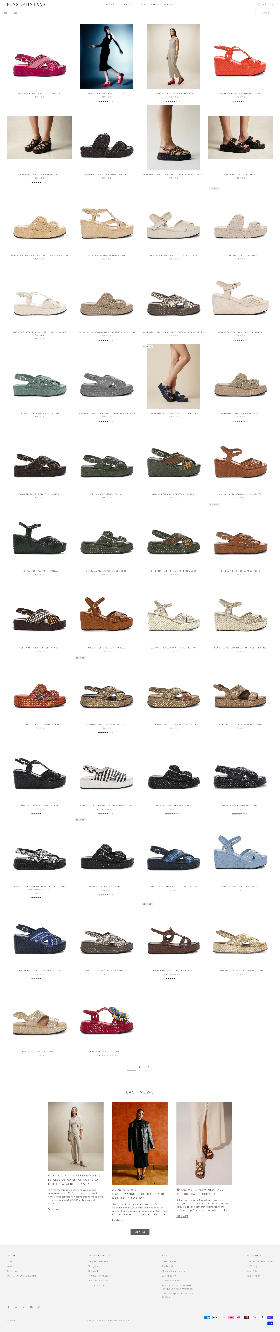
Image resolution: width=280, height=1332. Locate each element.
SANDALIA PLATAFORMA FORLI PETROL (39, 413)
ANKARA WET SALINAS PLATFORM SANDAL (240, 332)
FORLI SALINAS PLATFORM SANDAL (240, 255)
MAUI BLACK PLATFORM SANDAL (173, 805)
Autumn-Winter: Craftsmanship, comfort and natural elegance (138, 1194)
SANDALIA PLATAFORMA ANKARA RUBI (173, 93)
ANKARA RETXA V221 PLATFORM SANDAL (173, 494)
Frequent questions (98, 1261)
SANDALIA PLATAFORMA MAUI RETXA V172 (173, 724)
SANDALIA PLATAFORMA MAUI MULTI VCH (106, 970)
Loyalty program (96, 1285)
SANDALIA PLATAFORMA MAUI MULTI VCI (106, 724)
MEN (143, 4)
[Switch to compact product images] (15, 13)
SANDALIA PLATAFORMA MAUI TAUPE (240, 413)
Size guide (93, 1266)
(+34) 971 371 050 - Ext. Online (21, 1275)
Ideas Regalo (169, 1261)
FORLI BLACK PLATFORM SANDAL (106, 886)
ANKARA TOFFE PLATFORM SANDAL (106, 648)
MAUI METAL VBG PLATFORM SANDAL (39, 724)
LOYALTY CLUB (127, 4)
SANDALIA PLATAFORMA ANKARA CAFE (39, 174)
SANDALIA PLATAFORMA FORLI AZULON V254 (173, 886)
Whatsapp (12, 1266)
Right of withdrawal (98, 1280)
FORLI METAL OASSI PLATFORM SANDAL (240, 724)
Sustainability (169, 1275)
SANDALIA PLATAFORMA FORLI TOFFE (240, 571)
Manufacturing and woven (175, 1271)
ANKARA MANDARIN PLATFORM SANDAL (240, 93)
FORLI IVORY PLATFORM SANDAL (39, 1051)
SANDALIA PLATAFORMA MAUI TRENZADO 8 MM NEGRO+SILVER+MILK (39, 888)
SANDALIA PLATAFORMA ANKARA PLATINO (173, 648)
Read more (54, 1209)
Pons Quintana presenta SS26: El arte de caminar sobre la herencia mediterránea (75, 1180)
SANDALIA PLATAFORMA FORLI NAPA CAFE (106, 174)
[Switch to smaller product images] (10, 13)
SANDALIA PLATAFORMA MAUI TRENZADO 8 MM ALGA (106, 413)
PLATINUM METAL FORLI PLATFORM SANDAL (240, 970)
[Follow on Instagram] (16, 1307)
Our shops (12, 1271)
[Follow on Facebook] (8, 1307)
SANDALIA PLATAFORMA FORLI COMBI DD (39, 93)
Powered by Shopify (124, 1320)
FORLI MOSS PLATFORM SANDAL (107, 494)
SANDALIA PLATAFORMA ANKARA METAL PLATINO (240, 648)
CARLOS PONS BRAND (163, 4)
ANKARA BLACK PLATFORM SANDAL (39, 805)
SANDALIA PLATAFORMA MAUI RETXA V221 (173, 571)
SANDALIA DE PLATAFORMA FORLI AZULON (173, 413)
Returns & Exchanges (99, 1275)
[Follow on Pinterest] (23, 1307)
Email (10, 1261)
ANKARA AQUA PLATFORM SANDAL (240, 886)
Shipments (93, 1271)
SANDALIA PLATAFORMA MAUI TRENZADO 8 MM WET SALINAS (40, 333)
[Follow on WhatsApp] (38, 1307)
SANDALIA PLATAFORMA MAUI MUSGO (106, 571)
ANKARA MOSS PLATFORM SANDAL (39, 571)
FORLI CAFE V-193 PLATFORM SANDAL (39, 648)
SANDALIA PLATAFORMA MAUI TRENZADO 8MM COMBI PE (173, 174)
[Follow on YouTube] (31, 1307)
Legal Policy (252, 1271)
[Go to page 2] (148, 1067)
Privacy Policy (253, 1275)
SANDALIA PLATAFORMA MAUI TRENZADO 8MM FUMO (106, 332)
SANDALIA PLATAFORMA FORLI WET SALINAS (173, 255)
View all (140, 1232)
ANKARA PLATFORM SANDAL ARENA (106, 255)
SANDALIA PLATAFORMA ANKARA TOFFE (240, 494)
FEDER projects (253, 1266)
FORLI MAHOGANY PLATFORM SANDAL (173, 970)
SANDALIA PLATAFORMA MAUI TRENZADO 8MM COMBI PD (173, 332)
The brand (167, 1266)
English (11, 1320)
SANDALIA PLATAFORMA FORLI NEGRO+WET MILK (106, 805)
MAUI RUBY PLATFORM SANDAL (106, 1051)
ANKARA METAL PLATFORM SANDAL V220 (39, 970)
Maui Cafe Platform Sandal (240, 174)
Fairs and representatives (259, 1261)
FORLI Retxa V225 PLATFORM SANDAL (39, 494)
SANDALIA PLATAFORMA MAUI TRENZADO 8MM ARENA (40, 255)
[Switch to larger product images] (5, 13)
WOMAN (109, 4)
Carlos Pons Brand (171, 1280)
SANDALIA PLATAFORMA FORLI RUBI (107, 93)
